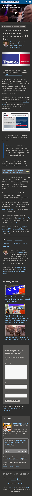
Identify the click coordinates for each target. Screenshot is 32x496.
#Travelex (6, 246)
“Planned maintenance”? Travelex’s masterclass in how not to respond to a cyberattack (17, 299)
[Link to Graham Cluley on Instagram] (17, 473)
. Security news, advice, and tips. (13, 171)
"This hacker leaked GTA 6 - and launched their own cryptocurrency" (16, 442)
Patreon (5, 466)
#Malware (6, 243)
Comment (8, 363)
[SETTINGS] (25, 451)
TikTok (19, 269)
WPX (27, 487)
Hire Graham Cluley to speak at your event (16, 478)
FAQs (15, 223)
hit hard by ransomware (13, 75)
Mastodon (5, 231)
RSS (21, 459)
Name (7, 383)
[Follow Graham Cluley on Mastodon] (11, 473)
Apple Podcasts (8, 459)
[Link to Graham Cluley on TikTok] (21, 473)
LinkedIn (24, 269)
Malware (9, 240)
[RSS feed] (28, 473)
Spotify (16, 459)
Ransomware (18, 240)
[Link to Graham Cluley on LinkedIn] (4, 473)
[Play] (6, 451)
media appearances (17, 266)
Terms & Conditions (18, 483)
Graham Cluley (14, 42)
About (19, 480)
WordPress (12, 487)
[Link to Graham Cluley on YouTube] (24, 473)
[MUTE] (22, 451)
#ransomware (16, 243)
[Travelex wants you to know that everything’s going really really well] (18, 330)
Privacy (10, 483)
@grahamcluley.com (17, 45)
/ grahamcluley (16, 47)
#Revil (25, 243)
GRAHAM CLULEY (9, 5)
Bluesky (23, 229)
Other (25, 459)
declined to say (7, 209)
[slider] (12, 451)
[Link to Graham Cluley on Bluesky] (7, 473)
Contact (13, 480)
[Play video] (16, 13)
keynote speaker (20, 252)
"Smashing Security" (19, 267)
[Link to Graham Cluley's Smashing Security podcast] (14, 473)
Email (7, 392)
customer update (23, 218)
